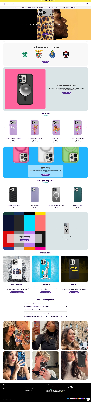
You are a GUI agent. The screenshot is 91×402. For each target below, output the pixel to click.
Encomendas (5, 387)
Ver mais (45, 34)
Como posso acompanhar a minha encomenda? (37, 306)
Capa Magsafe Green (77, 205)
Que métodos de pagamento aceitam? (34, 303)
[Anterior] (4, 41)
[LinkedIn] (72, 387)
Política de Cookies (28, 392)
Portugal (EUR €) (77, 4)
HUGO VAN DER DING (40, 7)
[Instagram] (68, 387)
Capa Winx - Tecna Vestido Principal (78, 138)
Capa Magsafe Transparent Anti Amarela (56, 205)
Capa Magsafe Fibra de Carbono (13, 205)
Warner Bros (31, 7)
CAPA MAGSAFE (45, 174)
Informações (73, 7)
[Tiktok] (70, 387)
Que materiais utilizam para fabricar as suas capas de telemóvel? (41, 313)
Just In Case (13, 399)
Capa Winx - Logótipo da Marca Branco (13, 138)
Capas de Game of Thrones (16, 292)
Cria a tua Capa (17, 7)
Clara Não (48, 7)
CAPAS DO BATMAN (74, 292)
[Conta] (84, 4)
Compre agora (45, 115)
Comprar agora (24, 240)
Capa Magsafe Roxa (35, 205)
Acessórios (65, 7)
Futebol (23, 7)
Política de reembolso (29, 388)
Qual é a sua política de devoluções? (33, 309)
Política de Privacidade (29, 387)
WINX (53, 7)
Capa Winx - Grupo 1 (56, 138)
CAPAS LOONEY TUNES (45, 292)
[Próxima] (87, 41)
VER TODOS (45, 61)
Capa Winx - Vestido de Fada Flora (35, 138)
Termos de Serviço (28, 390)
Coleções (58, 7)
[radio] (10, 141)
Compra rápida (66, 92)
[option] (45, 24)
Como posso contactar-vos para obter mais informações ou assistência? (43, 316)
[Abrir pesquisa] (4, 4)
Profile (4, 388)
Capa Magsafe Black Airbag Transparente (66, 237)
